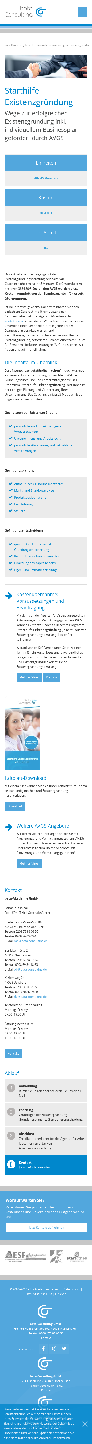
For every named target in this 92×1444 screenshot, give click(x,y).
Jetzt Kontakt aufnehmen (46, 1227)
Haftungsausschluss (39, 1294)
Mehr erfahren (29, 677)
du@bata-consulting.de (30, 996)
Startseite (36, 1289)
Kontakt (51, 677)
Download (15, 806)
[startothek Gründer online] (77, 1261)
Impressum (53, 1289)
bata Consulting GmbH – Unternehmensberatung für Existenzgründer (47, 45)
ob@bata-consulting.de (30, 969)
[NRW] (56, 1262)
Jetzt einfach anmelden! (35, 1167)
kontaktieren (14, 321)
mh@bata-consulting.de (31, 941)
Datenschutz (71, 1289)
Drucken (60, 1294)
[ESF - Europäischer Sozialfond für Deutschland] (15, 1260)
